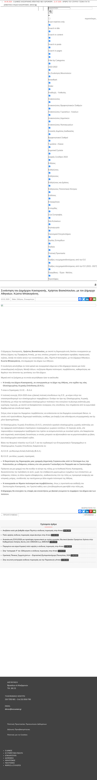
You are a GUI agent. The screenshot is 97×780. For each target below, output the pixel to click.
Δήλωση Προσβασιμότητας (18, 729)
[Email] (94, 299)
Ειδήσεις (20, 299)
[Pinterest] (91, 299)
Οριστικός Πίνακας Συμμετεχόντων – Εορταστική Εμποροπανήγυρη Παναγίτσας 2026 (36, 555)
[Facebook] (80, 299)
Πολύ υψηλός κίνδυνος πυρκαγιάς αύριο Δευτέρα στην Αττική (27, 535)
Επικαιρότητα (29, 299)
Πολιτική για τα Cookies (17, 735)
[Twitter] (83, 299)
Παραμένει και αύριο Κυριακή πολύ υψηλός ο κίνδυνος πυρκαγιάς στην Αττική (33, 546)
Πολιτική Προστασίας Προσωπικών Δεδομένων (27, 724)
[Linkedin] (87, 299)
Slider (14, 299)
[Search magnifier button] (50, 12)
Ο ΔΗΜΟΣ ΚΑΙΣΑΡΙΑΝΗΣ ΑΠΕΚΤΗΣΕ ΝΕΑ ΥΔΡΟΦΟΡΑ (28, 2)
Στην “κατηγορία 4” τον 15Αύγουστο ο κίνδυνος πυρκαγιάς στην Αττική (30, 551)
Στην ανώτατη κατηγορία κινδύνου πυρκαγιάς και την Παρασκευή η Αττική (32, 560)
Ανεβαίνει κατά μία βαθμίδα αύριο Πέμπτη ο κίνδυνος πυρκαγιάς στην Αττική (33, 530)
